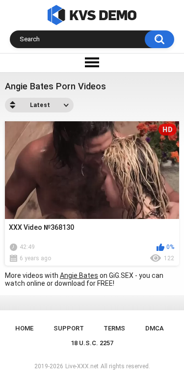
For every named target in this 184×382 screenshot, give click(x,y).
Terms (114, 328)
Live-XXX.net (82, 366)
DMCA (154, 328)
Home (24, 328)
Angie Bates (79, 275)
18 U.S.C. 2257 (92, 343)
